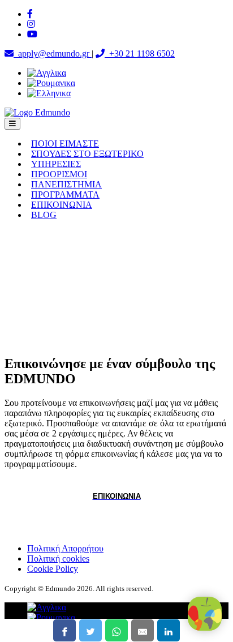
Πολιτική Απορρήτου (65, 548)
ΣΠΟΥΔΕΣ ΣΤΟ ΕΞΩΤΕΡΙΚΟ (87, 154)
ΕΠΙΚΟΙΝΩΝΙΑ (61, 204)
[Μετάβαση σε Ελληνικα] (49, 93)
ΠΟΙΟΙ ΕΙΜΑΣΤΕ (65, 143)
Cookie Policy (52, 568)
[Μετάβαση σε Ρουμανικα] (51, 83)
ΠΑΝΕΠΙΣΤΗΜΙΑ (66, 184)
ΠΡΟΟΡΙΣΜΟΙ (59, 174)
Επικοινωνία (117, 496)
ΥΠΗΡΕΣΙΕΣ (56, 164)
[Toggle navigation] (12, 124)
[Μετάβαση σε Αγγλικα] (46, 73)
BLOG (44, 215)
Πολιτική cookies (58, 558)
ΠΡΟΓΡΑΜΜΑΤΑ (65, 194)
